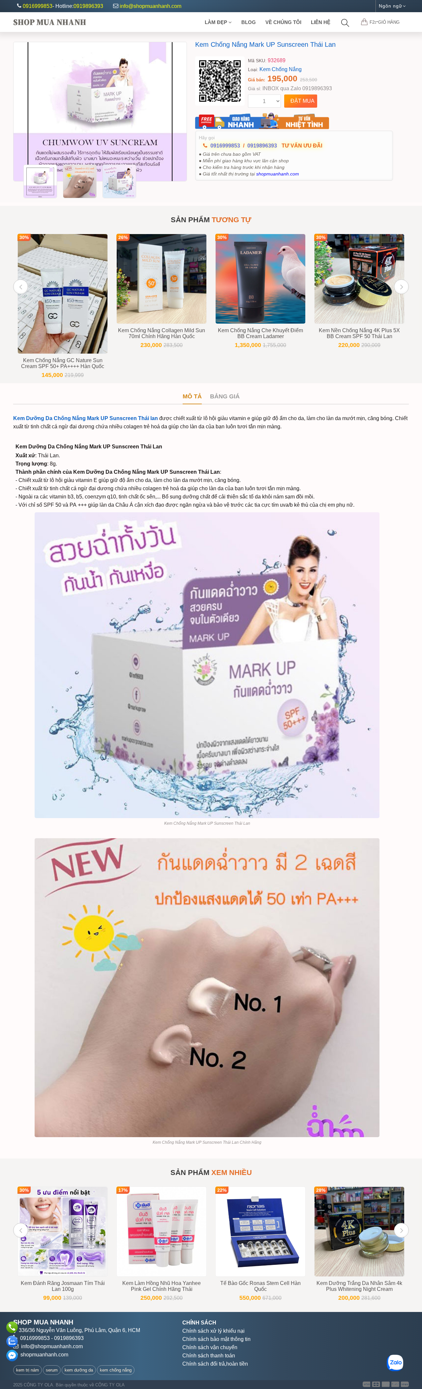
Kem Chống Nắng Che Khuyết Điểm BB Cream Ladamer (260, 333)
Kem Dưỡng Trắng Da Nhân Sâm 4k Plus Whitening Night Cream (359, 1286)
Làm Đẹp (216, 22)
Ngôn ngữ (390, 6)
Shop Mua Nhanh (49, 22)
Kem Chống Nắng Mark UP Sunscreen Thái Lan (265, 44)
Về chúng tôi (283, 22)
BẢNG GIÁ (225, 396)
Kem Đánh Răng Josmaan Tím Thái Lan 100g (63, 1286)
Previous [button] (20, 286)
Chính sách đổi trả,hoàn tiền (215, 1364)
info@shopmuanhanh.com (150, 6)
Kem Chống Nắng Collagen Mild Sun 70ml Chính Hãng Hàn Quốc (161, 333)
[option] (100, 111)
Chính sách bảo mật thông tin (216, 1339)
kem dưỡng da (79, 1370)
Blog (248, 22)
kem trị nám (27, 1370)
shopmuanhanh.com (44, 1354)
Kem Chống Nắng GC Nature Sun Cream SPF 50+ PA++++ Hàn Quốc (62, 363)
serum (52, 1370)
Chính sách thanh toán (208, 1355)
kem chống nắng (116, 1370)
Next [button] (401, 286)
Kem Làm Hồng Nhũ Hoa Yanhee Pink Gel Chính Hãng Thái (161, 1286)
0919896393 (88, 6)
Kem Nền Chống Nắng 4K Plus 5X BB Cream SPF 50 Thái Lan (359, 333)
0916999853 (37, 6)
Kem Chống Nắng (280, 69)
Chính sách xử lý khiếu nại (213, 1331)
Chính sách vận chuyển (209, 1347)
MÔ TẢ (192, 396)
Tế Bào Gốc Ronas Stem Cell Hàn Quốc (260, 1286)
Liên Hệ (320, 22)
